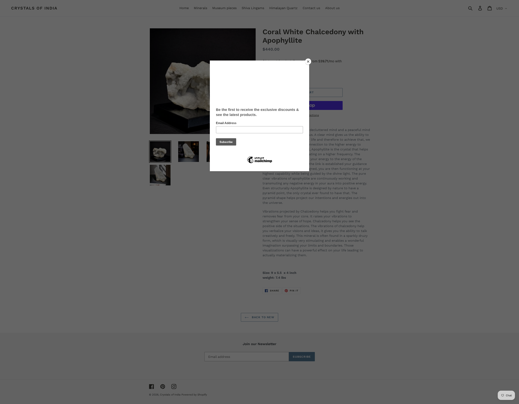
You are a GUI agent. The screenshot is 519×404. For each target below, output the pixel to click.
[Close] (308, 61)
